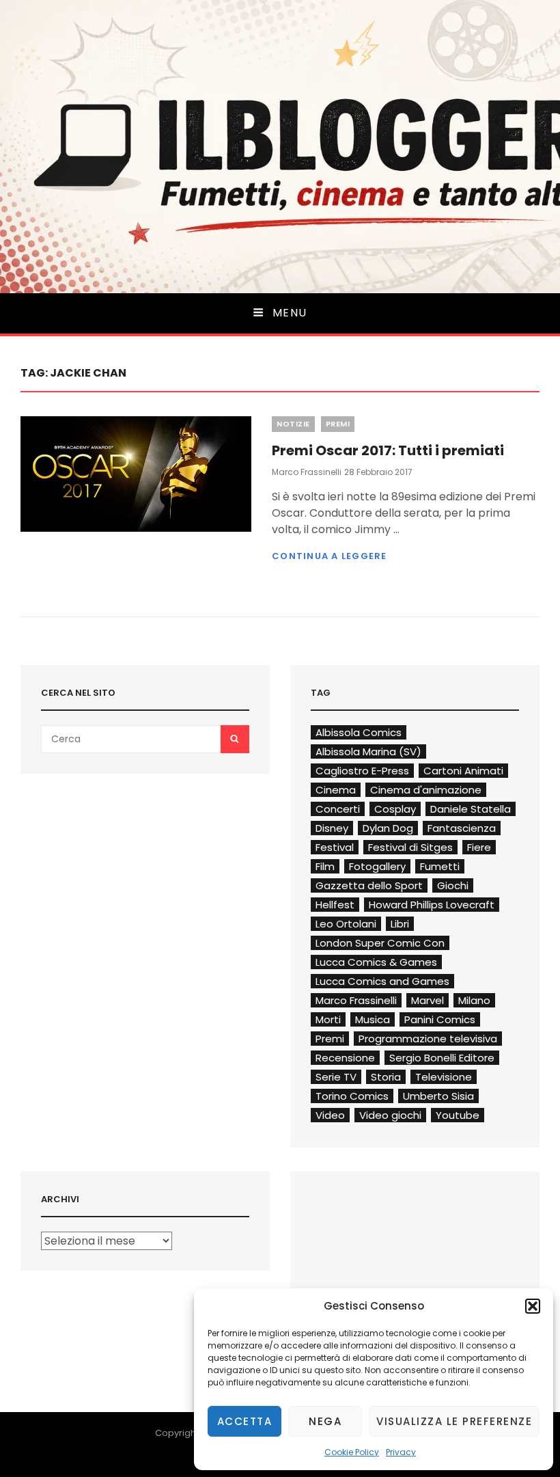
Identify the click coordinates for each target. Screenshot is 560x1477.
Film (325, 866)
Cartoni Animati (463, 770)
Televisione (443, 1077)
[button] (533, 1306)
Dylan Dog (388, 828)
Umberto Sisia (438, 1096)
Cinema (336, 790)
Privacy (401, 1452)
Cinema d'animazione (425, 790)
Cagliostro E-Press (362, 770)
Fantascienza (462, 828)
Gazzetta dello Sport (369, 885)
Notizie (293, 423)
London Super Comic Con (380, 943)
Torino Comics (352, 1096)
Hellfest (335, 904)
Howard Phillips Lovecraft (431, 904)
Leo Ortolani (346, 924)
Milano (474, 1000)
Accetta (244, 1421)
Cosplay (395, 809)
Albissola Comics (359, 732)
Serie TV (336, 1077)
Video (330, 1115)
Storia (386, 1077)
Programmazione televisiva (428, 1038)
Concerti (338, 809)
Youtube (457, 1115)
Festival (335, 847)
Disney (332, 828)
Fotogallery (377, 866)
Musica (372, 1019)
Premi (338, 423)
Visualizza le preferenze (454, 1421)
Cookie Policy (351, 1452)
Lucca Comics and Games (382, 981)
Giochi (452, 885)
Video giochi (390, 1115)
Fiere (479, 847)
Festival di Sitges (410, 847)
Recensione (345, 1058)
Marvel (427, 1000)
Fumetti (440, 866)
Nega (325, 1421)
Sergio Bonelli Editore (441, 1058)
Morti (328, 1019)
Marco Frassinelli (306, 472)
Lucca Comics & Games (376, 962)
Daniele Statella (470, 809)
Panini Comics (439, 1019)
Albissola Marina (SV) (368, 751)
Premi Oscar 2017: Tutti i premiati (388, 450)
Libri (400, 924)
